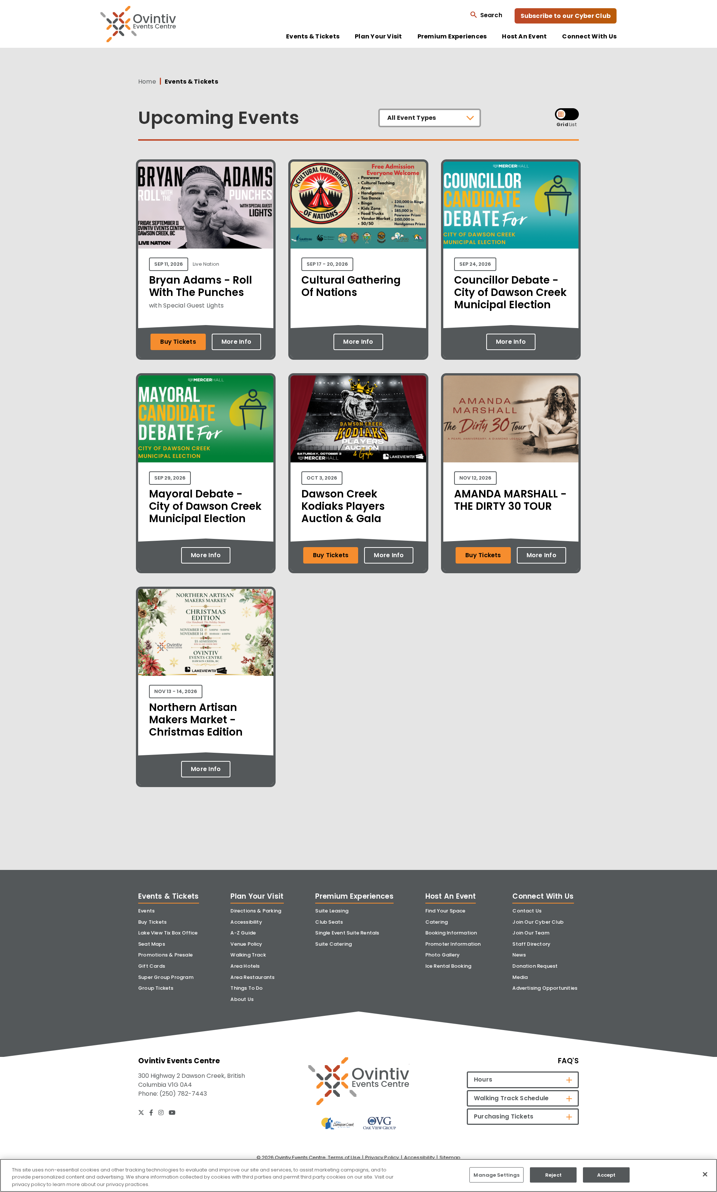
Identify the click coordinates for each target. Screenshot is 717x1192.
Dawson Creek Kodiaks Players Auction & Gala (343, 506)
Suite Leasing (331, 910)
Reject (553, 1174)
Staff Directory (531, 944)
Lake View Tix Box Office (168, 932)
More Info (236, 341)
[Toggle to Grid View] (560, 114)
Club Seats (329, 922)
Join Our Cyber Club (538, 922)
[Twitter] (141, 1112)
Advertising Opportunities (544, 988)
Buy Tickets (178, 341)
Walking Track (248, 954)
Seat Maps (151, 944)
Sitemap (450, 1157)
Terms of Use (344, 1157)
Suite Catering (333, 944)
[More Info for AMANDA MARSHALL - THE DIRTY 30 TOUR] (510, 460)
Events (146, 910)
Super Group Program (165, 977)
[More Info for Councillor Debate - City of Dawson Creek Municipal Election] (510, 246)
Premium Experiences (452, 36)
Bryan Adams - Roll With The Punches (200, 286)
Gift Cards (151, 966)
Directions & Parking (255, 910)
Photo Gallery (442, 954)
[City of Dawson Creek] (337, 1123)
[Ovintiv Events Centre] (358, 1081)
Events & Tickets (312, 36)
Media (520, 977)
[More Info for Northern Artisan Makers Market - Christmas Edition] (205, 674)
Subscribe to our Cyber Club (566, 16)
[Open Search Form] (486, 14)
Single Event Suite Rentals (347, 932)
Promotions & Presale (165, 954)
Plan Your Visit (378, 36)
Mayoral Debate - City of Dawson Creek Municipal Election (205, 506)
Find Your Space (445, 910)
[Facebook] (151, 1112)
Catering (436, 922)
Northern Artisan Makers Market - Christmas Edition (196, 719)
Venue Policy (246, 944)
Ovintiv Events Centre (138, 24)
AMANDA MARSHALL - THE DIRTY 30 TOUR (510, 500)
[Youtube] (172, 1112)
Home (147, 82)
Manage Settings (496, 1174)
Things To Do (246, 988)
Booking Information (451, 932)
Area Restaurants (252, 977)
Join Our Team (530, 932)
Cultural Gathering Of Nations (351, 286)
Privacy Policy (382, 1157)
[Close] (705, 1174)
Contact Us (526, 910)
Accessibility (246, 922)
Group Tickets (156, 988)
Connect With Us (589, 36)
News (519, 954)
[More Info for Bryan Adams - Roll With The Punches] (205, 246)
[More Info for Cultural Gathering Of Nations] (358, 246)
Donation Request (535, 966)
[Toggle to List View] (572, 114)
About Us (242, 999)
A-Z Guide (243, 932)
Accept (606, 1174)
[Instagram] (161, 1112)
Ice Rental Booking (448, 966)
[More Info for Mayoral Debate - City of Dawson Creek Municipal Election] (205, 460)
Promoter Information (453, 944)
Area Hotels (245, 966)
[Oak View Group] (379, 1123)
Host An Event (524, 36)
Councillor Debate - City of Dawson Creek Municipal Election (510, 292)
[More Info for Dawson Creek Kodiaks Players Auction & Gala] (358, 460)
